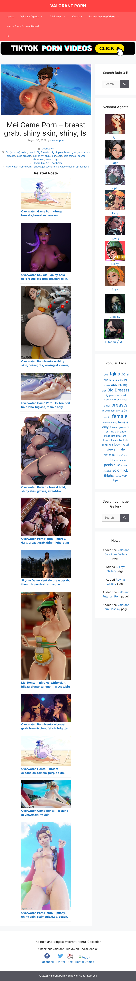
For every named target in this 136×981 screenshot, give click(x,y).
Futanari (113, 427)
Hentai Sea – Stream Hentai (23, 26)
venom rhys (52, 159)
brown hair (108, 410)
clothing (119, 411)
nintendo (109, 454)
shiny (41, 155)
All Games (56, 16)
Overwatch (48, 148)
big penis (110, 395)
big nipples (57, 152)
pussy (118, 465)
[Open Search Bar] (7, 36)
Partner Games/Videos (101, 16)
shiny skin (50, 155)
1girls (114, 373)
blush (107, 405)
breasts (119, 405)
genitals (122, 428)
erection (107, 417)
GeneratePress (88, 975)
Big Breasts (43, 152)
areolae (107, 385)
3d (123, 374)
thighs (118, 476)
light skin (124, 440)
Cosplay (77, 16)
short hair (107, 471)
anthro (123, 380)
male (121, 449)
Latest (10, 16)
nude (108, 460)
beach (32, 152)
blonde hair (110, 399)
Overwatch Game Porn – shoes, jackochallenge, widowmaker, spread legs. (48, 166)
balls (120, 385)
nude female (120, 460)
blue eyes (122, 399)
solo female (70, 155)
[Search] (124, 84)
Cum (126, 410)
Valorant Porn (68, 5)
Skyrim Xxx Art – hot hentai (48, 163)
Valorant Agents (29, 16)
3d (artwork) (13, 152)
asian (24, 152)
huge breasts (23, 155)
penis (108, 465)
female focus (110, 422)
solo (59, 155)
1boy (105, 374)
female (120, 416)
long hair (107, 444)
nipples (121, 454)
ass (114, 384)
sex (125, 465)
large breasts (112, 435)
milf (34, 155)
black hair (121, 395)
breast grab (70, 152)
